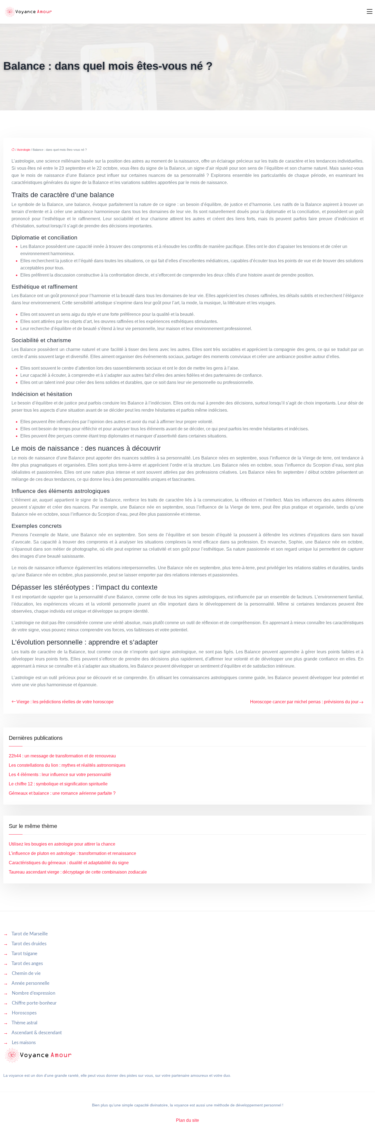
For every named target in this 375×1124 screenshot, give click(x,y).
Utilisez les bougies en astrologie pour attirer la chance (62, 844)
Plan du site (187, 1120)
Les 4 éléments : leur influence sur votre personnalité (60, 774)
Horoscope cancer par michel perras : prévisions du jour (304, 701)
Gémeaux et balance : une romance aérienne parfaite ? (62, 793)
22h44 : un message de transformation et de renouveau (62, 756)
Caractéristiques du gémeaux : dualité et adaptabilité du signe (69, 862)
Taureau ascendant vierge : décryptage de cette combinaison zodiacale (78, 872)
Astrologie (23, 149)
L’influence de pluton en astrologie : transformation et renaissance (72, 853)
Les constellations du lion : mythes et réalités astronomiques (67, 765)
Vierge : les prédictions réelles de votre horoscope (65, 701)
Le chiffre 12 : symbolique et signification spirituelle (58, 784)
